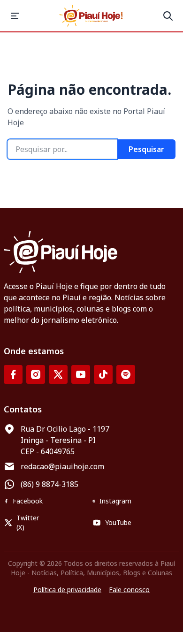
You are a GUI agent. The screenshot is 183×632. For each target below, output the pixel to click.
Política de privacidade (67, 589)
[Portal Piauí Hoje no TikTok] (103, 374)
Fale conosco (129, 589)
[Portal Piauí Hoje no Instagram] (35, 374)
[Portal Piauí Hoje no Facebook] (13, 374)
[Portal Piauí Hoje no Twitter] (58, 374)
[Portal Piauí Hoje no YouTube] (80, 374)
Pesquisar (146, 149)
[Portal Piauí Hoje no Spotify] (125, 374)
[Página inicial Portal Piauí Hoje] (91, 16)
